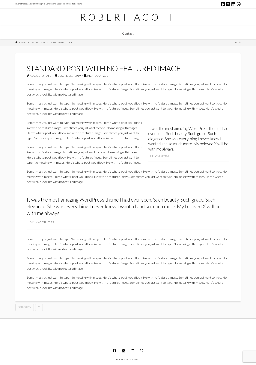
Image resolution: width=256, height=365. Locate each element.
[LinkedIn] (233, 4)
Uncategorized (97, 75)
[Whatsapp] (239, 4)
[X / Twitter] (228, 4)
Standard (24, 307)
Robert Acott (128, 17)
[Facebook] (223, 4)
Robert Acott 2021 (128, 359)
